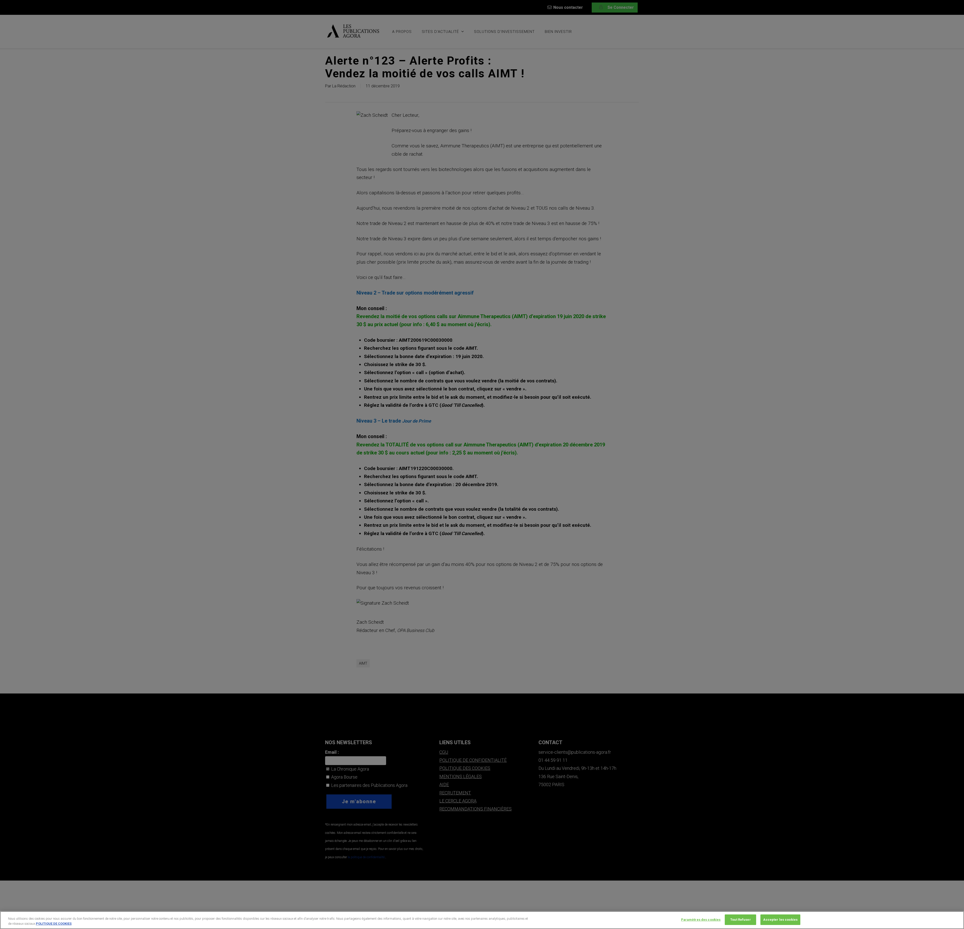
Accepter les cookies (780, 919)
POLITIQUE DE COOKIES (54, 923)
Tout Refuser (740, 919)
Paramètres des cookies (701, 919)
